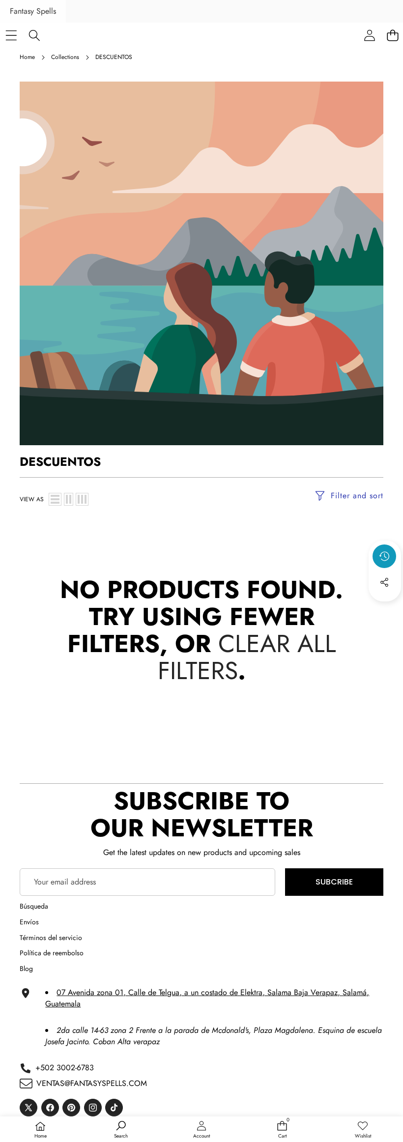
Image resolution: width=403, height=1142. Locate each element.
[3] (82, 499)
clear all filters (247, 657)
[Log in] (369, 35)
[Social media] (384, 582)
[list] (55, 499)
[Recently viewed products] (384, 556)
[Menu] (11, 35)
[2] (68, 499)
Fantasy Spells (33, 11)
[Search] (34, 35)
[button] (385, 609)
